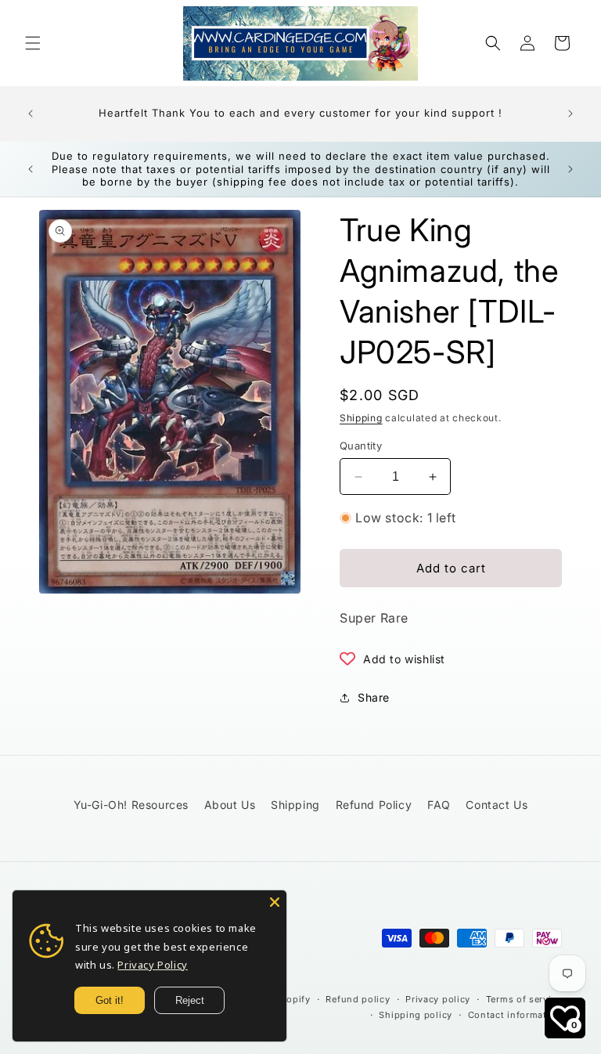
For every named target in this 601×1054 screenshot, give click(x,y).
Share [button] (374, 697)
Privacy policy (437, 999)
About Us (230, 804)
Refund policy (358, 999)
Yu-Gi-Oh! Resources (131, 804)
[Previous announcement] (30, 113)
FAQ (439, 804)
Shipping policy (415, 1014)
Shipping (361, 418)
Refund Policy (374, 804)
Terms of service (524, 999)
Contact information (515, 1014)
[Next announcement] (570, 113)
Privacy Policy (152, 965)
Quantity (361, 445)
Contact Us (496, 804)
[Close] (275, 902)
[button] (33, 43)
